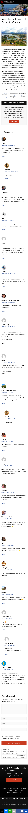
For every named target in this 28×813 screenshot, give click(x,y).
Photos (16, 790)
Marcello (5, 25)
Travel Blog (23, 788)
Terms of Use (15, 802)
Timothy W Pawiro (7, 517)
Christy (3, 143)
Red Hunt (4, 192)
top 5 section (13, 95)
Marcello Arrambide (12, 788)
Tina (2, 543)
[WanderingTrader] (7, 2)
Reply (3, 156)
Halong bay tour (6, 568)
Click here (4, 93)
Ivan (2, 218)
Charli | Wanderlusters (8, 390)
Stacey (3, 592)
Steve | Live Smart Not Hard (10, 300)
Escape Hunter (6, 668)
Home (4, 788)
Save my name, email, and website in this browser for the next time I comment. (12, 737)
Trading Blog (9, 790)
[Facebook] (18, 811)
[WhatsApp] (10, 811)
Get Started (14, 121)
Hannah (3, 271)
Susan (3, 360)
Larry (3, 464)
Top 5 (21, 790)
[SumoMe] (26, 811)
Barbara (4, 490)
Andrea (3, 439)
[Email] (14, 811)
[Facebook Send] (22, 811)
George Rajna (5, 324)
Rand (3, 243)
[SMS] (6, 811)
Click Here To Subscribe (14, 780)
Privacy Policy (21, 802)
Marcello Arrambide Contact (14, 792)
